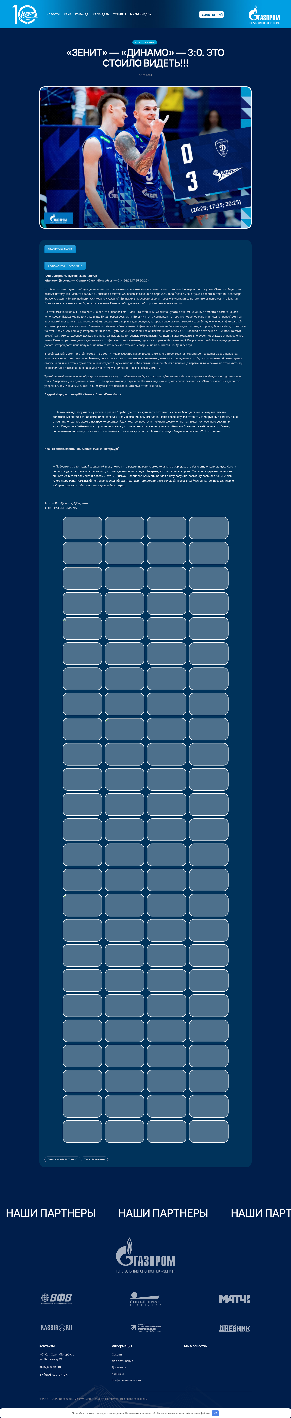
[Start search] (186, 14)
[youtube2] (165, 14)
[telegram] (176, 14)
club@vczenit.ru (50, 1367)
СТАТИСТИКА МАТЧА (60, 249)
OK (215, 1413)
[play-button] (170, 14)
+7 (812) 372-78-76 (53, 1375)
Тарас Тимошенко (94, 1159)
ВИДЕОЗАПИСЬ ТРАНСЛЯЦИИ (65, 265)
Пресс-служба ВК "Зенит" (62, 1159)
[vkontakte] (159, 14)
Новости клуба (144, 42)
